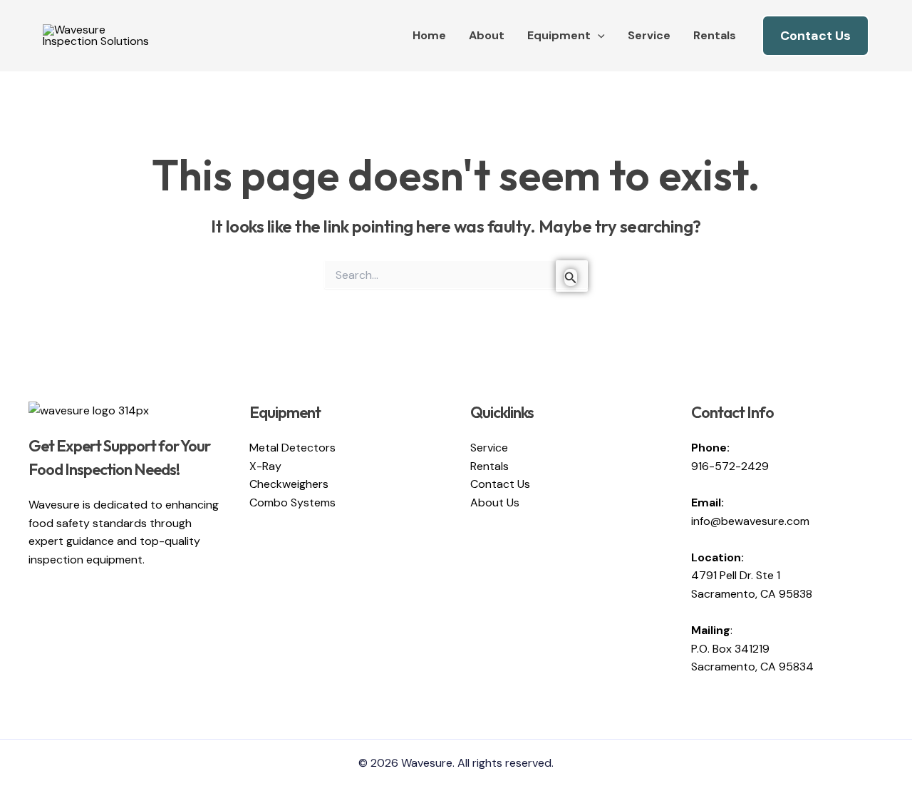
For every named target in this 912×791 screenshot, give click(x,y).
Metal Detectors (292, 447)
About (486, 35)
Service (649, 35)
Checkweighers (288, 483)
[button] (598, 35)
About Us (494, 502)
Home (429, 35)
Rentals (714, 35)
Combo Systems (292, 502)
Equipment (559, 35)
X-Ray (265, 466)
